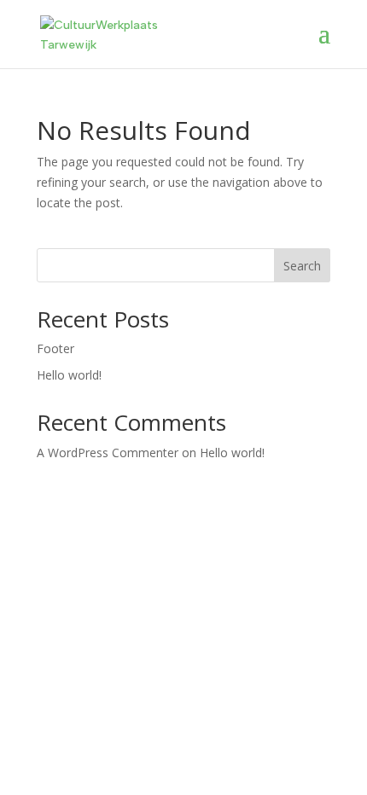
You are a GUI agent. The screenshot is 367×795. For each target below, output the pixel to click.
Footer (55, 348)
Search (302, 266)
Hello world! (69, 375)
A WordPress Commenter (107, 452)
